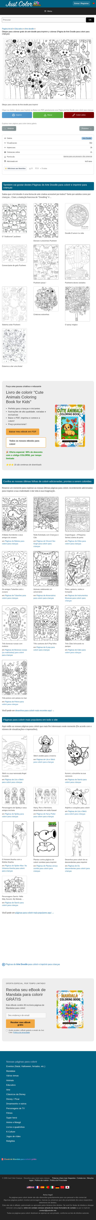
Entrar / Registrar (81, 3)
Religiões (10, 1141)
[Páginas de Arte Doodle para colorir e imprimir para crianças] (3, 964)
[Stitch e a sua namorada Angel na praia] (14, 770)
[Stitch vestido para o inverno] (46, 752)
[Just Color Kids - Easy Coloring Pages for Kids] (30, 1187)
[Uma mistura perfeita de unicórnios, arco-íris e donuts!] (46, 237)
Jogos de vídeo (13, 1136)
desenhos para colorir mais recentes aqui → (34, 710)
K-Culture (10, 1132)
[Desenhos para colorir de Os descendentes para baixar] (77, 856)
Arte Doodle (87, 138)
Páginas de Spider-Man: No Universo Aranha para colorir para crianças (14, 868)
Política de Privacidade (58, 1180)
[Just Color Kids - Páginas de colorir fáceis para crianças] (47, 1187)
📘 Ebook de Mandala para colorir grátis (18, 1159)
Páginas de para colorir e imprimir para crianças (33, 964)
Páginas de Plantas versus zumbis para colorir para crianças (46, 868)
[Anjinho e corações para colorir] (77, 804)
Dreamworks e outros (16, 1104)
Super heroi (11, 1118)
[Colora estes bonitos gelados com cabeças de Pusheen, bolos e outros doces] (77, 279)
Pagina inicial (7, 29)
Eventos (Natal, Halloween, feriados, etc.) (25, 1066)
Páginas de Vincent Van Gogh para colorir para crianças (44, 543)
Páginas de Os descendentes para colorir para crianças (77, 868)
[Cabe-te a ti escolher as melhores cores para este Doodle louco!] (46, 311)
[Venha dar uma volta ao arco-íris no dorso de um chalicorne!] (14, 233)
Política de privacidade (21, 1032)
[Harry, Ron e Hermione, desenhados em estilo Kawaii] (46, 804)
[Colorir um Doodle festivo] (14, 362)
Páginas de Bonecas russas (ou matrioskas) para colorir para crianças (14, 652)
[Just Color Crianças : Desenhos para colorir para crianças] (23, 3)
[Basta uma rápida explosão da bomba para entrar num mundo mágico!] (77, 321)
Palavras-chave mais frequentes (64, 1178)
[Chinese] (62, 1187)
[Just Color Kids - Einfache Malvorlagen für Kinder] (57, 1187)
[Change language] (93, 3)
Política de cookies (42, 1180)
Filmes (9, 1113)
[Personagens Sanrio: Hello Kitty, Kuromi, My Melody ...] (14, 893)
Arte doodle (29, 29)
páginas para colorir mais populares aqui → (34, 913)
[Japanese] (67, 1187)
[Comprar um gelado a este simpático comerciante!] (14, 262)
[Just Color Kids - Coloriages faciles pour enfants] (37, 1187)
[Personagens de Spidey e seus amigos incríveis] (14, 804)
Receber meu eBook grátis (20, 1023)
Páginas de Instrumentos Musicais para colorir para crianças (76, 598)
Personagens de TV (15, 1108)
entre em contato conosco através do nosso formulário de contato (50, 1208)
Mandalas (10, 1071)
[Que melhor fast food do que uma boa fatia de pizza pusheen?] (46, 279)
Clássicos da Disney (16, 1094)
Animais (10, 1080)
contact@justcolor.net (47, 1210)
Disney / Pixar (13, 1099)
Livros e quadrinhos (15, 1127)
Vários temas (12, 1076)
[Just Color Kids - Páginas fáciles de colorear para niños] (42, 1187)
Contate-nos (81, 1178)
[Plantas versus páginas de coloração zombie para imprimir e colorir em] (46, 856)
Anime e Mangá (13, 1122)
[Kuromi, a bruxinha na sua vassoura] (77, 770)
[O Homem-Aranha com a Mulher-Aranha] (14, 856)
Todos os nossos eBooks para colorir (24, 442)
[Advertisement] (48, 936)
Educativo (19, 29)
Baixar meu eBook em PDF (22, 431)
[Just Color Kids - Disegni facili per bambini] (52, 1187)
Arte (8, 1090)
